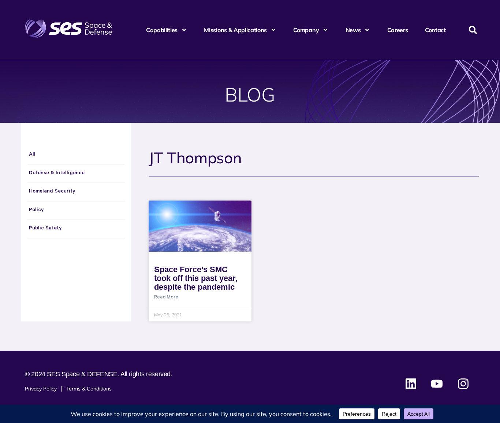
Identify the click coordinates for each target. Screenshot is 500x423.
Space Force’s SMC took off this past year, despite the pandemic (196, 278)
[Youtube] (437, 384)
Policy (36, 210)
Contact (435, 30)
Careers (397, 30)
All (32, 155)
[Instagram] (463, 384)
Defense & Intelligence (57, 173)
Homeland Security (52, 192)
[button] (473, 30)
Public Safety (45, 229)
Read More (166, 297)
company (306, 30)
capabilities (162, 30)
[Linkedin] (411, 384)
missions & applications (235, 30)
